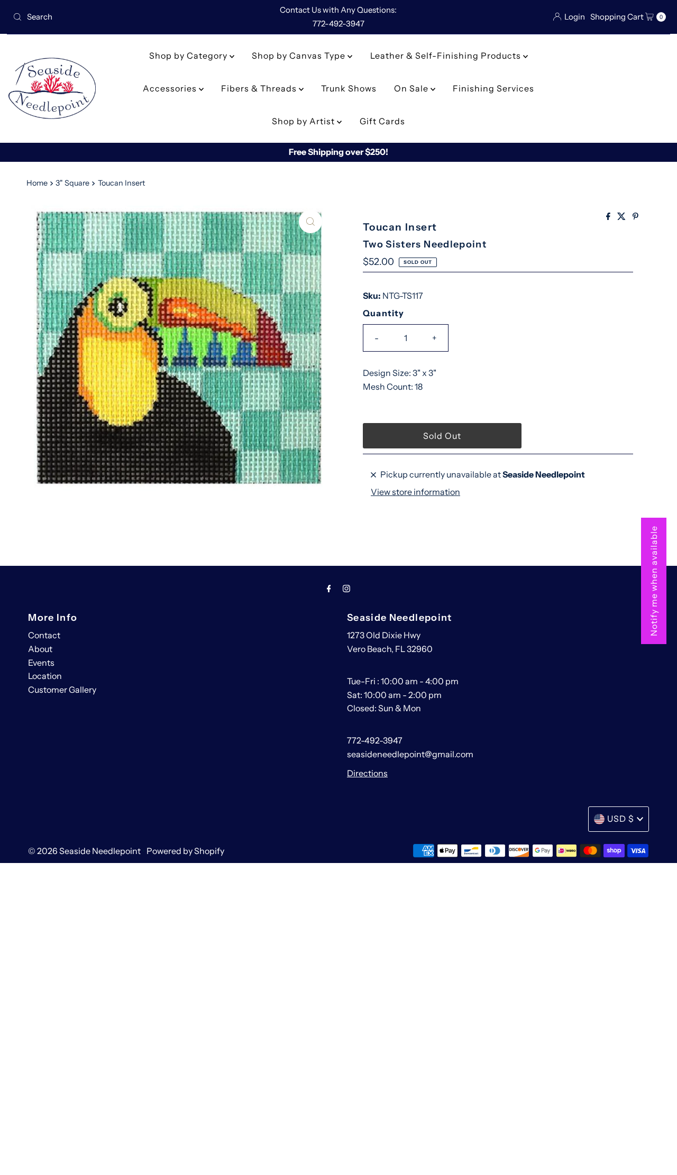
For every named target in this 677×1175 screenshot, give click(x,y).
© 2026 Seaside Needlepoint (84, 851)
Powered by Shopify (185, 851)
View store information (415, 491)
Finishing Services (493, 88)
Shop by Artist (304, 121)
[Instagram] (346, 588)
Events (41, 662)
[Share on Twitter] (622, 217)
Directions (367, 773)
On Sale (412, 88)
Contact (44, 635)
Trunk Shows (349, 88)
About (40, 649)
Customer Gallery (62, 689)
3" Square (72, 183)
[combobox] (115, 16)
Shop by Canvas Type (299, 55)
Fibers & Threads (260, 88)
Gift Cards (382, 121)
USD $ (620, 818)
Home (37, 183)
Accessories (171, 88)
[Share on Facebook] (609, 217)
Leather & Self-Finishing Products (446, 55)
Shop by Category (189, 55)
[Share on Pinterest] (635, 217)
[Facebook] (329, 588)
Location (45, 676)
